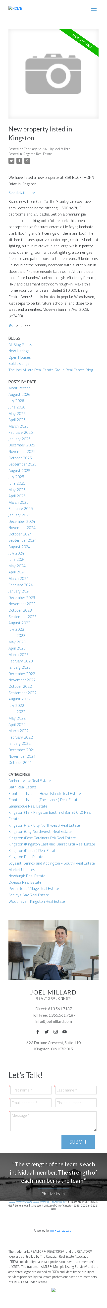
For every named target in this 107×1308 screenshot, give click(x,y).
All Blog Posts (20, 344)
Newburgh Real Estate (26, 876)
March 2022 (18, 731)
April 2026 (17, 420)
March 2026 (18, 426)
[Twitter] (48, 1031)
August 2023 (19, 623)
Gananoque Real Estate (27, 806)
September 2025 (22, 464)
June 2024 (16, 559)
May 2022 (17, 718)
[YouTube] (65, 1031)
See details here (21, 192)
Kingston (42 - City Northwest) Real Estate (44, 825)
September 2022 (22, 693)
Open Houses (19, 357)
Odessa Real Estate (24, 882)
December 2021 (21, 750)
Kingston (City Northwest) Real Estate (40, 831)
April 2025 (17, 496)
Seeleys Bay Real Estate (28, 895)
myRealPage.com (62, 1230)
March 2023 (18, 654)
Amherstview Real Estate (29, 780)
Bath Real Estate (22, 787)
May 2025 (17, 490)
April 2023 (17, 648)
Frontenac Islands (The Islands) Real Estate (43, 800)
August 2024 (19, 547)
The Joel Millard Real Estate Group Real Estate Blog (50, 370)
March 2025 (18, 502)
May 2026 (17, 413)
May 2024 (17, 566)
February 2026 (20, 432)
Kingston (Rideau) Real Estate (32, 850)
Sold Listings (18, 363)
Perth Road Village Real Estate (33, 888)
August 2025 (19, 470)
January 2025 (19, 515)
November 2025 (22, 451)
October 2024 (20, 534)
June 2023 (16, 635)
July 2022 (16, 705)
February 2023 (20, 661)
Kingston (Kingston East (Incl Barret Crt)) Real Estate (51, 844)
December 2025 (21, 445)
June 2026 (16, 407)
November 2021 (22, 756)
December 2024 (21, 521)
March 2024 (18, 578)
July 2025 (16, 477)
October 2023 (20, 610)
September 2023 (22, 617)
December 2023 (21, 597)
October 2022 (20, 686)
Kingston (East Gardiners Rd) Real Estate (42, 838)
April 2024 (17, 572)
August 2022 (19, 699)
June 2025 (16, 483)
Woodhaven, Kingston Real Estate (36, 901)
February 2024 (20, 585)
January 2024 (19, 591)
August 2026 (19, 394)
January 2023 (19, 667)
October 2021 (20, 762)
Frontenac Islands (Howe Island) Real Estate (44, 793)
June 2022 (16, 712)
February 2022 (20, 737)
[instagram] (57, 1031)
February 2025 (20, 508)
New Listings (19, 351)
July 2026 (16, 401)
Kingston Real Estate (37, 153)
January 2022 (19, 743)
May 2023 (17, 642)
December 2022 (21, 674)
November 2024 (22, 527)
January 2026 (19, 439)
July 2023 (16, 629)
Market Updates (21, 869)
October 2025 (20, 458)
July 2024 (16, 553)
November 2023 (22, 604)
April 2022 (17, 724)
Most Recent (19, 388)
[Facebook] (39, 1031)
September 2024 (22, 540)
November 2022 (22, 680)
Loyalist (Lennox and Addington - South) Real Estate (51, 863)
